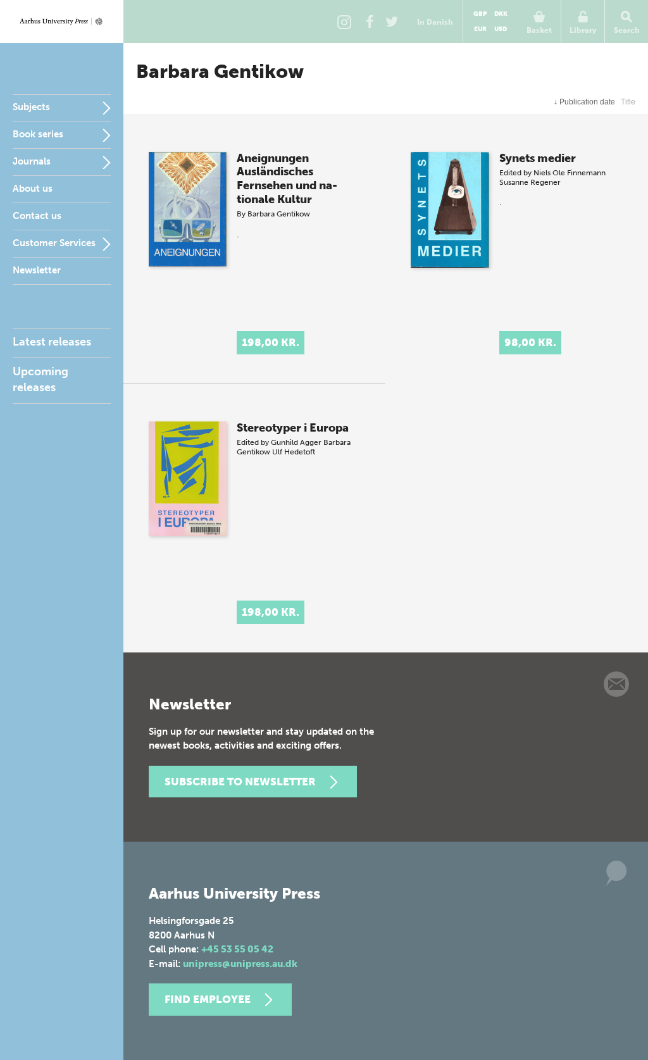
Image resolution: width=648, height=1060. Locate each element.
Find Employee (208, 999)
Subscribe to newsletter (240, 781)
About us (33, 188)
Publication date (584, 101)
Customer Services (54, 243)
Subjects (31, 107)
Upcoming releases (40, 379)
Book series (38, 134)
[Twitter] (391, 21)
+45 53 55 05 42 (237, 949)
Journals (32, 161)
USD (500, 29)
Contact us (37, 215)
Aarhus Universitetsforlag (61, 21)
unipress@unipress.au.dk (240, 964)
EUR (480, 29)
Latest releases (52, 342)
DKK (501, 14)
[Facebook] (369, 21)
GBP (480, 14)
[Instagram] (344, 21)
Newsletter (37, 270)
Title (628, 101)
